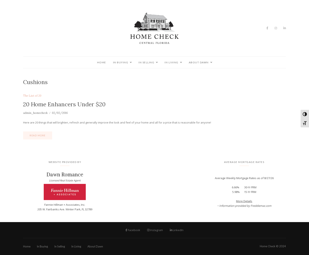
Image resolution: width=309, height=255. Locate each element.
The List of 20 (32, 96)
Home (101, 62)
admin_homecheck (35, 113)
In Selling (146, 62)
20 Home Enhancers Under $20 (64, 104)
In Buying (120, 62)
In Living (171, 62)
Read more (38, 135)
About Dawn (199, 62)
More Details (244, 201)
